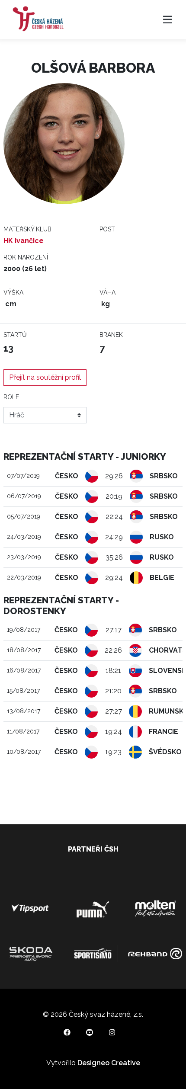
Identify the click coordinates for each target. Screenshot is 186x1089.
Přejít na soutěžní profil (45, 377)
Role (11, 397)
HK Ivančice (23, 241)
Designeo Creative (108, 1063)
